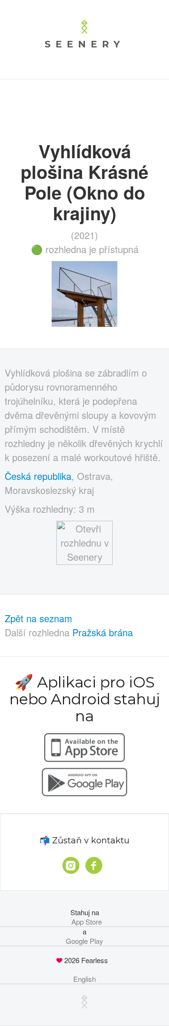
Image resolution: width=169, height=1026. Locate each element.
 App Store (85, 921)
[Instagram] (70, 865)
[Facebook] (93, 865)
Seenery (84, 44)
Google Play (84, 941)
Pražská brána (102, 632)
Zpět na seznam (38, 618)
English (84, 979)
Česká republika (38, 476)
